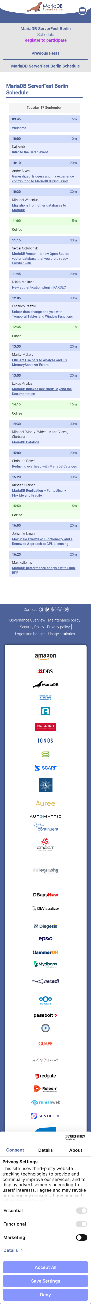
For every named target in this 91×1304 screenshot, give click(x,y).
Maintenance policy (64, 620)
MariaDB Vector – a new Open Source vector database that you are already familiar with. (40, 258)
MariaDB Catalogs (25, 442)
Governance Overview (27, 620)
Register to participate (46, 40)
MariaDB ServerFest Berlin (46, 28)
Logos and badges (30, 634)
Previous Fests (45, 53)
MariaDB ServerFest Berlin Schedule (45, 66)
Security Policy (32, 627)
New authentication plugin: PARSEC (39, 287)
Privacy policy (58, 627)
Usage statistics (61, 634)
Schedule (45, 34)
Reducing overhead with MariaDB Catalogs (44, 466)
